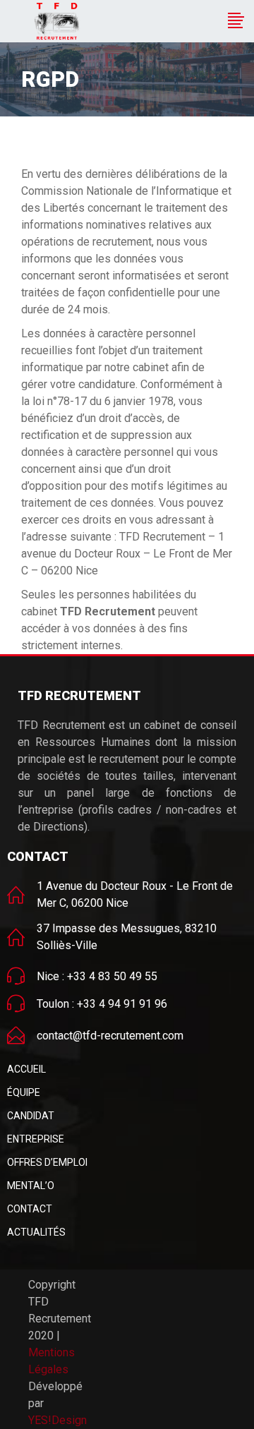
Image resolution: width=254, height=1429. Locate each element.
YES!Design (57, 1420)
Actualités (36, 1232)
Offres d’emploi (47, 1162)
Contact (29, 1208)
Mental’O (30, 1185)
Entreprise (35, 1139)
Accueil (26, 1069)
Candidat (30, 1115)
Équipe (23, 1092)
